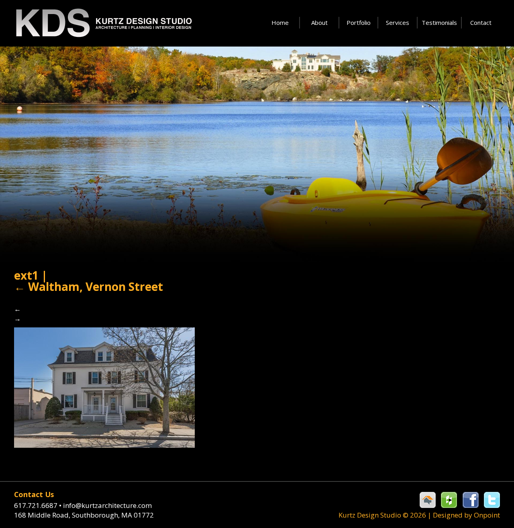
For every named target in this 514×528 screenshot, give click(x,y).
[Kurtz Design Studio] (103, 23)
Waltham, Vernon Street (88, 286)
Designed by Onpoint (466, 515)
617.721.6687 (37, 505)
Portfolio (359, 22)
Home (280, 22)
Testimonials (439, 22)
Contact (481, 22)
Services (397, 22)
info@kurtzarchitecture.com (107, 505)
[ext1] (104, 386)
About (319, 22)
